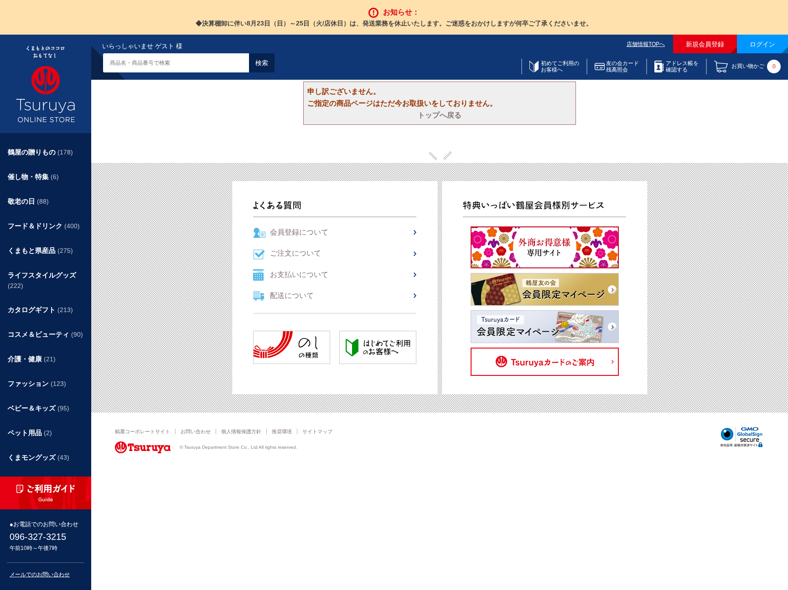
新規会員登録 (705, 44)
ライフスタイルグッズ (42, 280)
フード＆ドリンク (44, 226)
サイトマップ (317, 431)
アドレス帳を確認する (682, 66)
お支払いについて (299, 274)
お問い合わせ (196, 431)
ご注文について (295, 253)
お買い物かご (753, 66)
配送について (292, 295)
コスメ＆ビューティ (45, 334)
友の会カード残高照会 (622, 66)
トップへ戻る (439, 115)
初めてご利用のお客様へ (560, 66)
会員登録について (299, 232)
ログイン (762, 44)
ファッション (37, 383)
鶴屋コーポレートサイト (142, 431)
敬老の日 (28, 201)
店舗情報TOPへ (646, 44)
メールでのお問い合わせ (40, 574)
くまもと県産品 (40, 250)
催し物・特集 (33, 176)
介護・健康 (32, 359)
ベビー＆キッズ (38, 408)
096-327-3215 (38, 537)
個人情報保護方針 (241, 431)
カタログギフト (40, 309)
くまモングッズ (38, 457)
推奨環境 (282, 431)
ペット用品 (30, 432)
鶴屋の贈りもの (40, 152)
